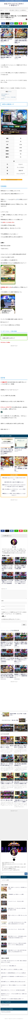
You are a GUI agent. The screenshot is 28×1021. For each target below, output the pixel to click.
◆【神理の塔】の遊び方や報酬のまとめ (14, 482)
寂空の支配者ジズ (5, 94)
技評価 (2, 98)
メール (2, 606)
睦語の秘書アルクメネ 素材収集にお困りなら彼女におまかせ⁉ (13, 981)
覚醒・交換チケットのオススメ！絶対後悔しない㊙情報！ (12, 969)
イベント (2, 13)
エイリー (6, 199)
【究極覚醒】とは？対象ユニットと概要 (16, 894)
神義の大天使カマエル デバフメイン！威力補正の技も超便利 (13, 990)
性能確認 (3, 95)
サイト (2, 609)
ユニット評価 (7, 13)
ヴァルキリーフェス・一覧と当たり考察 (16, 901)
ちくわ (14, 547)
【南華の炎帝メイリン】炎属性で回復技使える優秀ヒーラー (12, 998)
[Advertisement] (14, 360)
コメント (4, 588)
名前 (2, 600)
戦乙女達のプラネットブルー (12, 179)
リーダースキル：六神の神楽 (9, 97)
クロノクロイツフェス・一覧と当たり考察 (16, 929)
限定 (18, 199)
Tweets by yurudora (5, 1004)
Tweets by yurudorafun (6, 1011)
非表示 (9, 91)
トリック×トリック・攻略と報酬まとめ (8, 965)
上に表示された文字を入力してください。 (11, 619)
